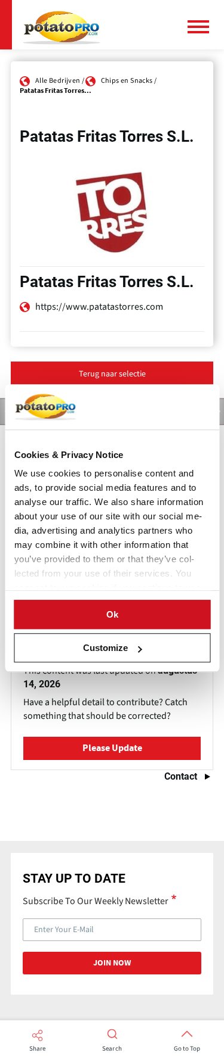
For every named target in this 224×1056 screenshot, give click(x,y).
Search (112, 1049)
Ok (112, 614)
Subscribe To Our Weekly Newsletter (95, 901)
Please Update (112, 748)
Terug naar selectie (112, 374)
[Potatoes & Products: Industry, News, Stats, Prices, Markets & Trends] (61, 25)
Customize (105, 648)
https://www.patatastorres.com (99, 306)
